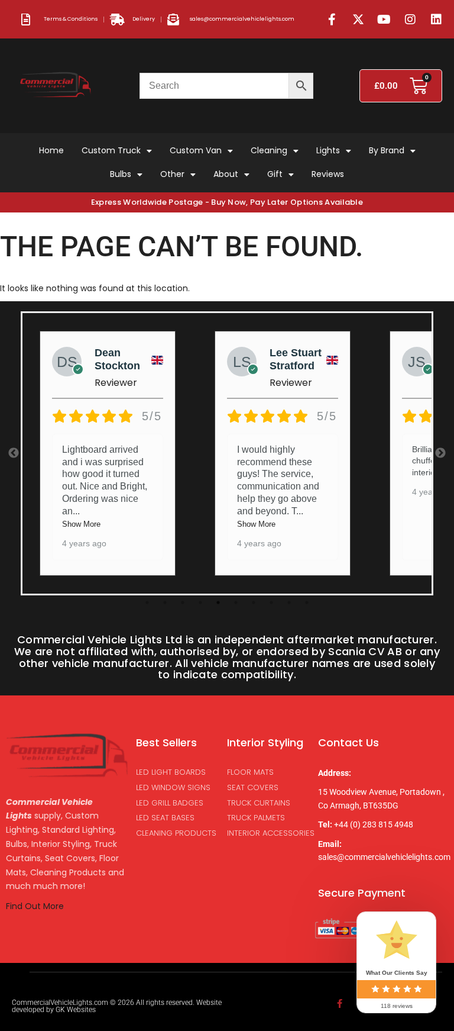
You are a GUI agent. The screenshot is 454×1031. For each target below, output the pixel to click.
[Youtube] (384, 19)
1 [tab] (147, 602)
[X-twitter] (358, 19)
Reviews (328, 174)
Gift (275, 174)
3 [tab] (183, 602)
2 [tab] (165, 602)
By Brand (386, 150)
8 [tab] (271, 602)
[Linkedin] (436, 19)
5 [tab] (218, 602)
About (225, 174)
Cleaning (269, 150)
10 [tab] (307, 602)
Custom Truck (111, 150)
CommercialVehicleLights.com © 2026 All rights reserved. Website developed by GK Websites (117, 1006)
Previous (14, 453)
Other (172, 174)
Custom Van (196, 150)
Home (51, 150)
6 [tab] (236, 602)
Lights (328, 150)
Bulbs (120, 174)
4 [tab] (200, 602)
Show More (81, 524)
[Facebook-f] (332, 19)
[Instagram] (410, 19)
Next (440, 453)
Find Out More (36, 906)
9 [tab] (289, 602)
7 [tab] (254, 602)
